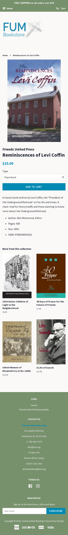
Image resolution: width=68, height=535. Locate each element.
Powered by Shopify (54, 521)
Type (5, 171)
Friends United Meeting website (34, 409)
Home (5, 55)
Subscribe (56, 510)
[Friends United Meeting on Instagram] (38, 486)
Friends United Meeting (32, 521)
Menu (9, 8)
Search (34, 405)
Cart (63, 8)
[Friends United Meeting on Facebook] (30, 486)
